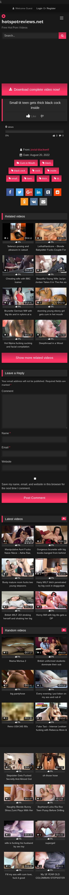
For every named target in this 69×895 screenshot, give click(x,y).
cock (37, 170)
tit (58, 178)
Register (51, 8)
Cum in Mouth (27, 163)
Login (39, 8)
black (48, 163)
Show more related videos (34, 357)
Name (6, 433)
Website (6, 461)
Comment (7, 391)
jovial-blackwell (40, 149)
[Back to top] (58, 885)
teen (29, 178)
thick (44, 178)
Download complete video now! (36, 89)
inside (53, 170)
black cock (19, 170)
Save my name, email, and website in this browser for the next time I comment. (33, 486)
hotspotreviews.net (22, 22)
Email (6, 447)
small (14, 178)
